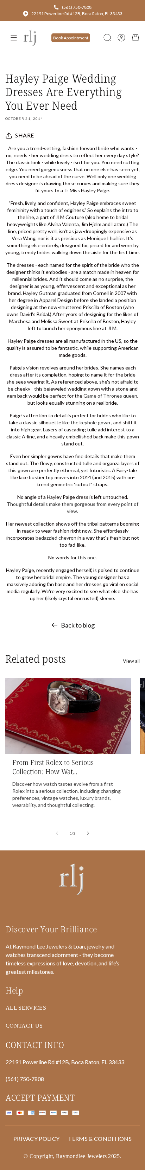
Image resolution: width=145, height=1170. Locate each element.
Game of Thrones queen (110, 396)
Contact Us (24, 1026)
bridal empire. (57, 577)
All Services (26, 1008)
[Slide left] (57, 833)
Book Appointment (70, 37)
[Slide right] (88, 833)
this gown (19, 470)
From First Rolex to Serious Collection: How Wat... (53, 767)
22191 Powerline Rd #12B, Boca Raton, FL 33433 (76, 13)
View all (131, 661)
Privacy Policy (36, 1138)
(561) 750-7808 (77, 7)
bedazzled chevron (56, 538)
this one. (87, 557)
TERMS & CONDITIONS (100, 1138)
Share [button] (24, 135)
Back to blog (78, 625)
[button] (107, 37)
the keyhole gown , (91, 422)
